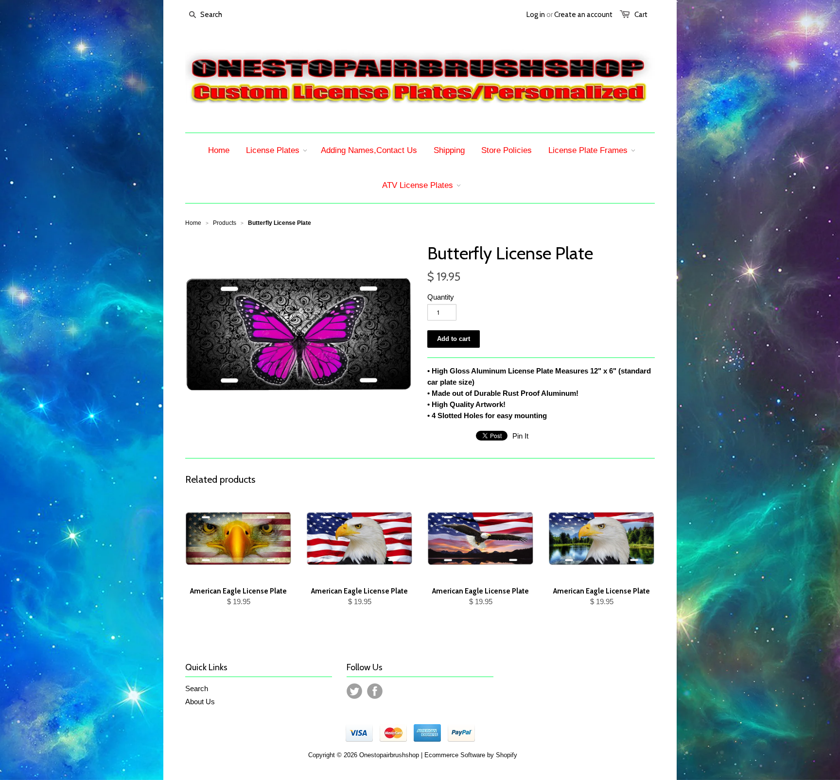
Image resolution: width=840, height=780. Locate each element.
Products (224, 223)
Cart (641, 14)
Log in (535, 14)
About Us (200, 701)
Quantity (440, 297)
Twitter (354, 691)
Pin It (520, 436)
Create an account (583, 14)
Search (196, 688)
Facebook (375, 691)
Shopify (506, 755)
